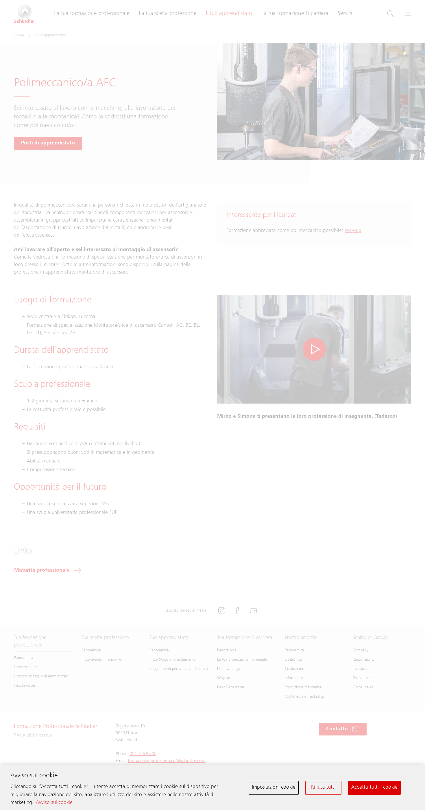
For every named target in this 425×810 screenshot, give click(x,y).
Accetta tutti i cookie (374, 787)
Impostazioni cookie (273, 787)
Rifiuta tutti (323, 787)
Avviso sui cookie (54, 802)
